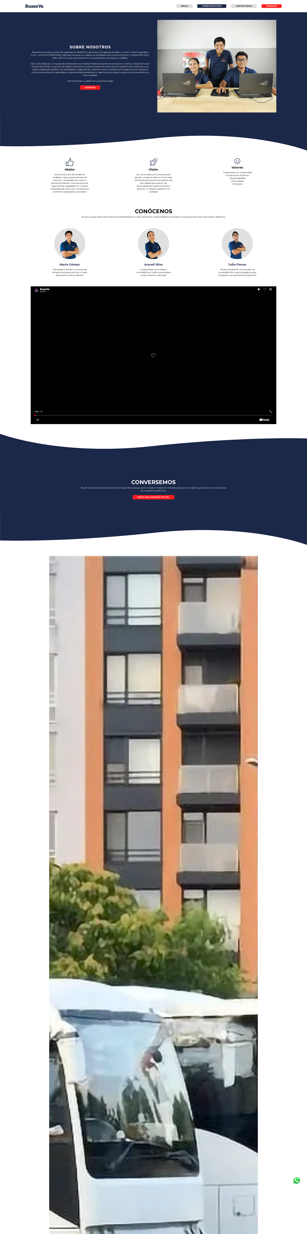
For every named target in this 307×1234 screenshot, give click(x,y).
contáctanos (244, 6)
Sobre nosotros (211, 6)
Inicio (184, 6)
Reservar (271, 6)
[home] (34, 6)
